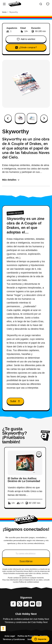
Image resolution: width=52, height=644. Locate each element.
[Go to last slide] (8, 118)
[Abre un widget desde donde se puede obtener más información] (40, 639)
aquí (26, 573)
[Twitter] (19, 604)
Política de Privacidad (27, 636)
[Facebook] (13, 604)
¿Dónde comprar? (28, 47)
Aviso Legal (10, 636)
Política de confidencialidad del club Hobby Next (26, 619)
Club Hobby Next (26, 613)
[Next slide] (44, 118)
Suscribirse (26, 561)
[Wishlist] (47, 4)
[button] (20, 118)
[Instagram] (38, 604)
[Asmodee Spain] (15, 4)
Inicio (4, 12)
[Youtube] (32, 604)
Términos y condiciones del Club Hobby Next (26, 622)
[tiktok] (26, 604)
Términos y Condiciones (14, 639)
